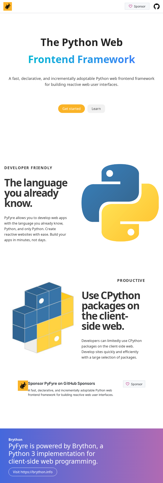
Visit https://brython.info (33, 472)
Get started (71, 108)
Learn (96, 108)
